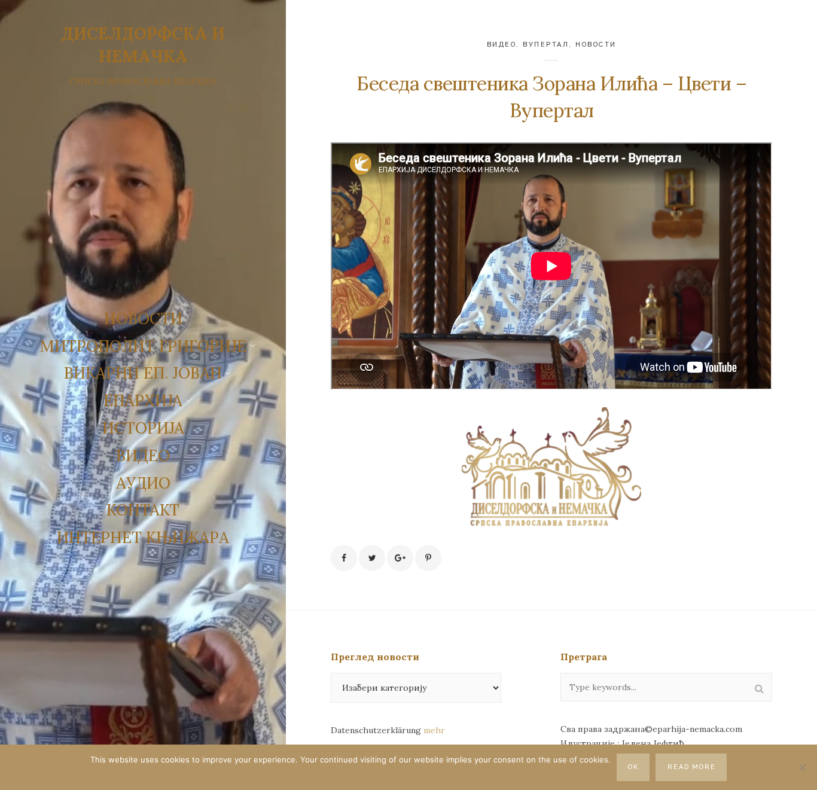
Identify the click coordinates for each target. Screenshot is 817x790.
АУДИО (143, 483)
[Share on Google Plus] (400, 558)
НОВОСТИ (143, 318)
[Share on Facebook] (344, 558)
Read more (692, 767)
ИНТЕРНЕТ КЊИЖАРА (143, 537)
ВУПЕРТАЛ (546, 44)
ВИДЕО (143, 455)
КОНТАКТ (142, 510)
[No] (802, 767)
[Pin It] (428, 558)
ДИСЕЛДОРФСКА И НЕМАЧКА (143, 45)
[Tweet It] (372, 558)
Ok (633, 767)
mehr (434, 730)
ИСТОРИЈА (143, 428)
